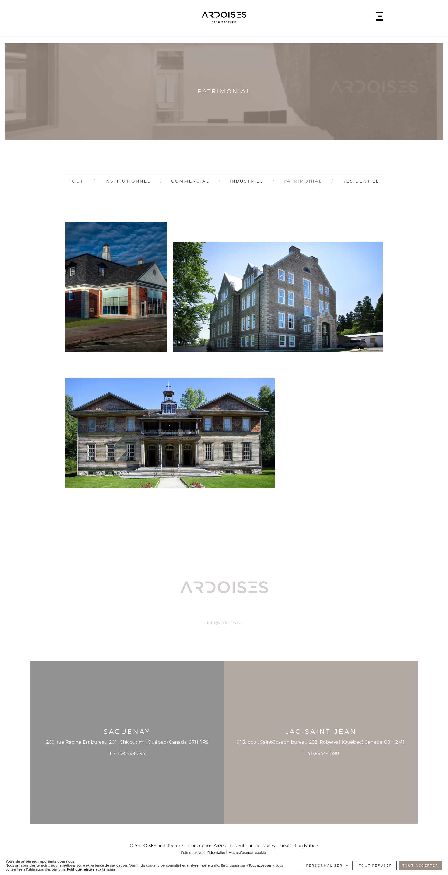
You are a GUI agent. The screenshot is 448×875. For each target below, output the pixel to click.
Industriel (246, 181)
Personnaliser (327, 865)
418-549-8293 (129, 753)
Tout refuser (375, 865)
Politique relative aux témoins (91, 869)
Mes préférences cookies (247, 852)
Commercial (190, 181)
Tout (76, 181)
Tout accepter (420, 865)
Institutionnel (127, 181)
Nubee (311, 846)
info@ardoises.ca (224, 623)
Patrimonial (303, 181)
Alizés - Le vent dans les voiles (244, 846)
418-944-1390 (323, 753)
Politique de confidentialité (203, 852)
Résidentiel (360, 181)
